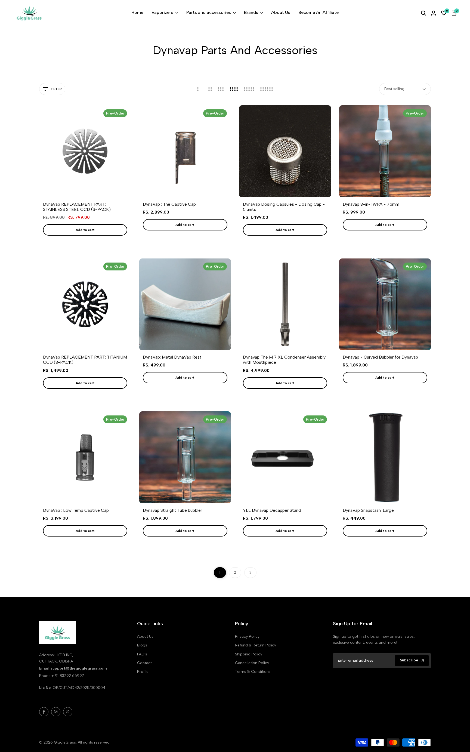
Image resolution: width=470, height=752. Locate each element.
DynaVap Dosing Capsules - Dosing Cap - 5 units (284, 207)
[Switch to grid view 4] (233, 89)
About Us (145, 636)
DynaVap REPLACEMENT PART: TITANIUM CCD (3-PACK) (85, 360)
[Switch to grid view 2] (210, 89)
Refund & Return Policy (255, 645)
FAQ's (142, 654)
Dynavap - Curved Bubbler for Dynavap (380, 357)
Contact (144, 663)
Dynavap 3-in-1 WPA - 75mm (371, 204)
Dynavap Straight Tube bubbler (172, 510)
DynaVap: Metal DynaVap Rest (172, 357)
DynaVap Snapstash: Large (368, 510)
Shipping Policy (248, 654)
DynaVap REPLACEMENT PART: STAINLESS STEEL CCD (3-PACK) (77, 207)
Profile (143, 671)
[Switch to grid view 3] (221, 89)
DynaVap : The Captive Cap (169, 204)
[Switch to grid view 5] (249, 89)
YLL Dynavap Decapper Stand (272, 510)
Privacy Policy (247, 636)
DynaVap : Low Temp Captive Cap (76, 510)
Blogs (142, 645)
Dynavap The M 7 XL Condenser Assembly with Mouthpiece (284, 360)
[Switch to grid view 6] (266, 89)
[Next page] (250, 572)
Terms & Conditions (253, 671)
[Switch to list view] (200, 89)
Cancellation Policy (252, 663)
